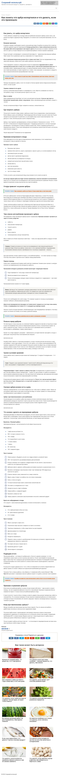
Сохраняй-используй (11, 2)
